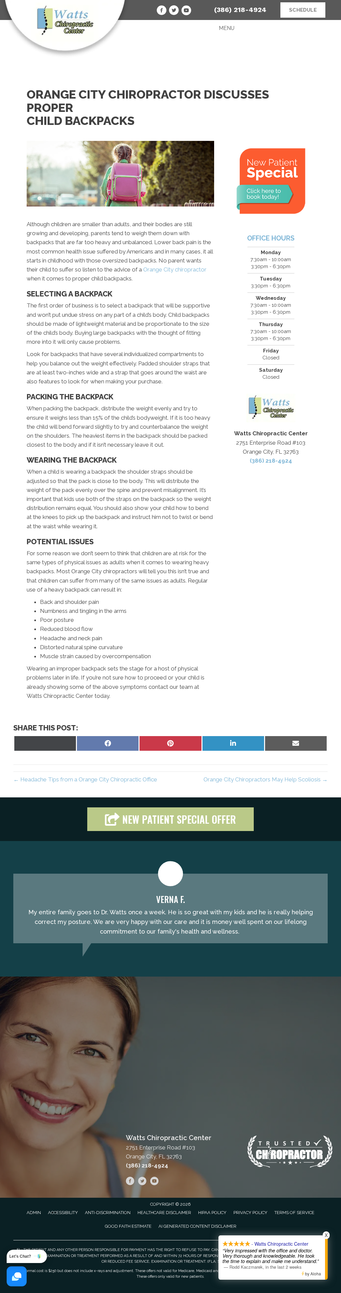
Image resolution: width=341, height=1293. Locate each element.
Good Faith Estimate (128, 1226)
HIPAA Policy (212, 1212)
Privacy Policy (250, 1212)
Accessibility (63, 1212)
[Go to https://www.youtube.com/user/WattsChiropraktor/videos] (186, 11)
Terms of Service (294, 1212)
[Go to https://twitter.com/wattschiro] (174, 11)
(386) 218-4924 (240, 10)
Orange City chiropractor (174, 269)
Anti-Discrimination (108, 1212)
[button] (170, 819)
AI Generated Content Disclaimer (197, 1226)
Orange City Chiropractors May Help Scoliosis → (265, 779)
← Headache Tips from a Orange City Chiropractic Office (85, 779)
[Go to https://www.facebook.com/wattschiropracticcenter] (162, 11)
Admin (34, 1212)
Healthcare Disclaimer (164, 1212)
